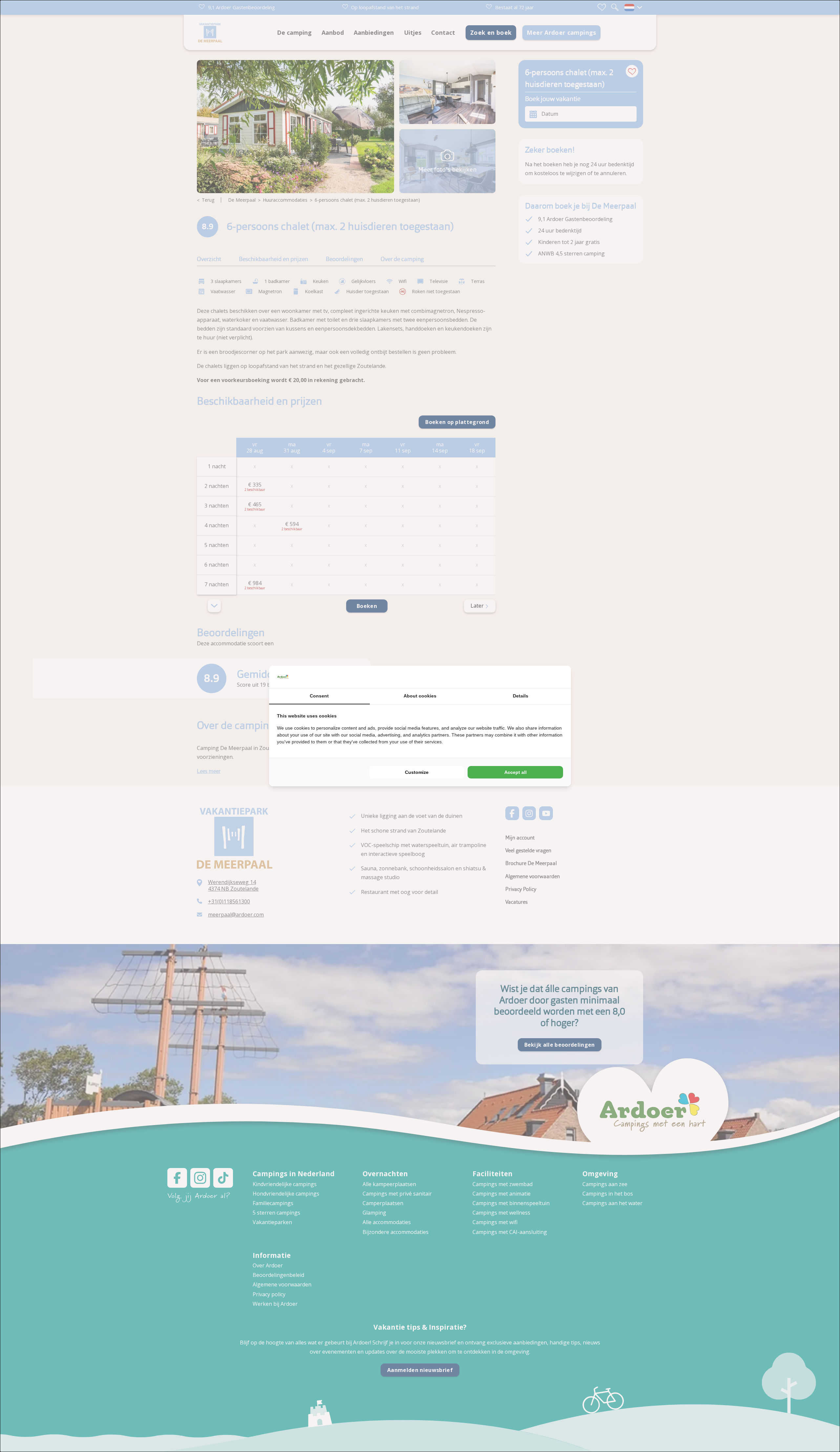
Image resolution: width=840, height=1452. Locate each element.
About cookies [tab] (420, 695)
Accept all (515, 772)
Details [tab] (520, 695)
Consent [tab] (319, 695)
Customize (417, 772)
